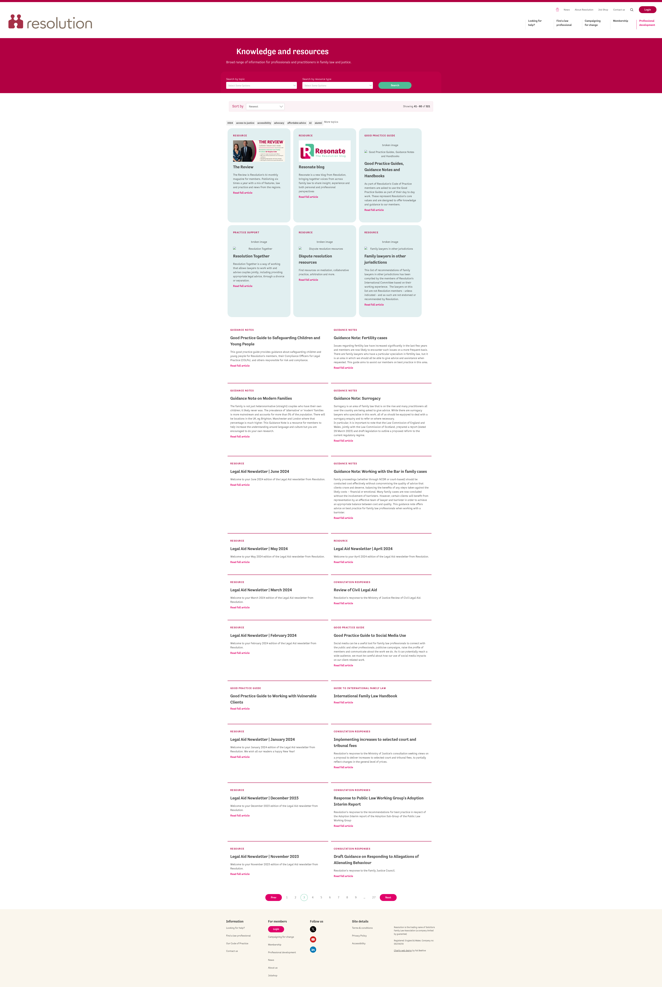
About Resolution (584, 9)
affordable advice (296, 123)
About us (273, 967)
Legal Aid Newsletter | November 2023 (264, 856)
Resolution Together (251, 256)
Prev (273, 897)
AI (310, 123)
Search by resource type (316, 79)
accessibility (264, 123)
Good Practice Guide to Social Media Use (370, 635)
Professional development (647, 23)
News (567, 9)
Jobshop (272, 975)
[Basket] (557, 9)
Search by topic (235, 79)
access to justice (245, 123)
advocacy (279, 123)
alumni (318, 123)
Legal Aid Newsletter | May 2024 (259, 548)
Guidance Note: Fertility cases (360, 337)
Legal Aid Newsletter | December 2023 (264, 798)
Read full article (242, 192)
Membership (620, 20)
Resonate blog (311, 166)
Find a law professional (564, 23)
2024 (230, 123)
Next (388, 897)
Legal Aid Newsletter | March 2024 (261, 589)
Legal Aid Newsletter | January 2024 (262, 739)
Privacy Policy (359, 935)
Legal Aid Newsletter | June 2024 (259, 471)
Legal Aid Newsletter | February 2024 (263, 635)
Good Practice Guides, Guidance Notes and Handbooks (384, 169)
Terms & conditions (362, 927)
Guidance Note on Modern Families (261, 398)
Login (647, 9)
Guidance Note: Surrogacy (357, 398)
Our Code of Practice (237, 943)
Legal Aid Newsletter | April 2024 (363, 548)
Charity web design (403, 950)
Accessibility (358, 943)
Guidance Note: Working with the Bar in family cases (380, 471)
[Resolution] (50, 18)
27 (374, 897)
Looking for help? (535, 23)
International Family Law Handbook (365, 696)
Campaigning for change (593, 23)
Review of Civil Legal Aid (355, 589)
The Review (243, 166)
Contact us (619, 9)
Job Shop (603, 9)
